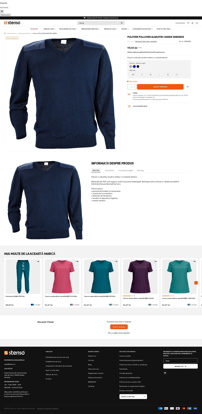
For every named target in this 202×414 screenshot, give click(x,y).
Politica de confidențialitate (129, 378)
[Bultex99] (14, 352)
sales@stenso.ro (9, 364)
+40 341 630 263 (180, 23)
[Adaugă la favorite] (187, 87)
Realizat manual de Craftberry (47, 408)
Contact (91, 360)
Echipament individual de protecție (59, 366)
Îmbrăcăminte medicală (89, 29)
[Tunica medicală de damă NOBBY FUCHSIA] (62, 276)
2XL (178, 75)
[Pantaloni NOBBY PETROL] (23, 276)
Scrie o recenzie (119, 327)
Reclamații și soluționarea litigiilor (132, 386)
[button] (101, 23)
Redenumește (5, 15)
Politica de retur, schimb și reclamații (133, 365)
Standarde (123, 369)
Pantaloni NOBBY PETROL (15, 296)
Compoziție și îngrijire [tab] (125, 170)
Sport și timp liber (163, 29)
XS (133, 75)
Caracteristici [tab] (109, 170)
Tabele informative (95, 378)
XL (168, 75)
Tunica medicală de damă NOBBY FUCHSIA (61, 296)
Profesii (49, 379)
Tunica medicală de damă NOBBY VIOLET (138, 298)
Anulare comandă (126, 391)
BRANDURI (92, 382)
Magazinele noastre (95, 373)
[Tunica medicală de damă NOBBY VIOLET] (140, 276)
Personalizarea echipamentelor (131, 360)
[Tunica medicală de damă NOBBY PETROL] (101, 276)
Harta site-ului (93, 369)
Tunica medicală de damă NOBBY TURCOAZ (178, 298)
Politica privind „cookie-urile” (130, 382)
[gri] (130, 66)
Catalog (91, 386)
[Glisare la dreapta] (196, 283)
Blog (90, 365)
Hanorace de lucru (25, 33)
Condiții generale (125, 373)
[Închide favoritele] (2, 11)
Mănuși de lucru (110, 29)
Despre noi (92, 356)
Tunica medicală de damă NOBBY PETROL (99, 296)
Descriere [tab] (96, 170)
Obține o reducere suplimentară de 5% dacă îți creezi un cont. (146, 52)
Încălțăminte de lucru (68, 29)
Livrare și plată (125, 356)
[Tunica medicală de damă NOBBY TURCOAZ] (179, 276)
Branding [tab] (140, 170)
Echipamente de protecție (142, 29)
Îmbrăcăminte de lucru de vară (57, 357)
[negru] (138, 66)
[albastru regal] (134, 66)
